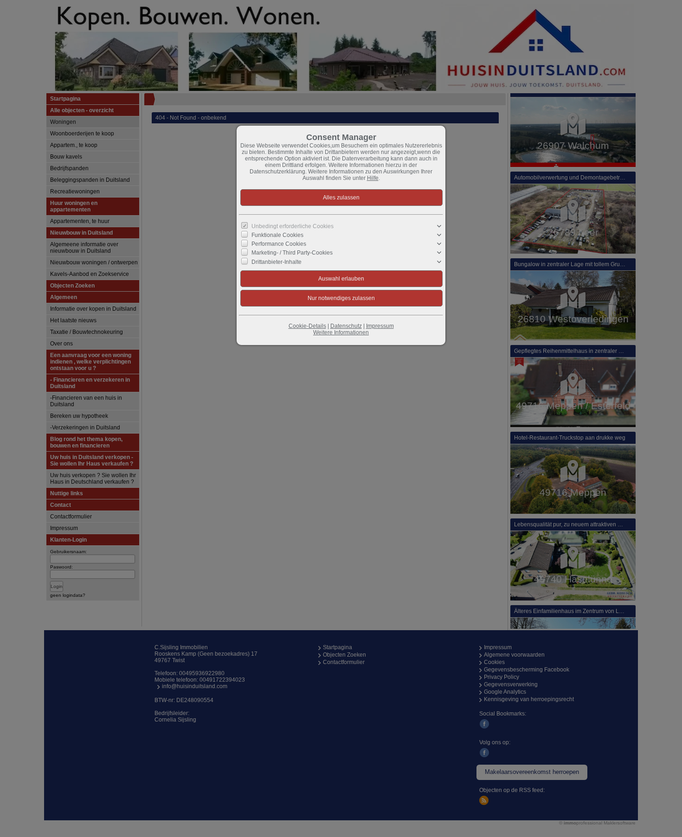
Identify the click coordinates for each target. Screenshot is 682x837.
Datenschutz (346, 326)
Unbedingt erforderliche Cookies (292, 226)
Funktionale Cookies (277, 235)
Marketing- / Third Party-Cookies (292, 252)
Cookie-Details (307, 326)
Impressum (380, 326)
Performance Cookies (278, 244)
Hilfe (373, 178)
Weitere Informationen (341, 332)
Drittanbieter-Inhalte (276, 261)
